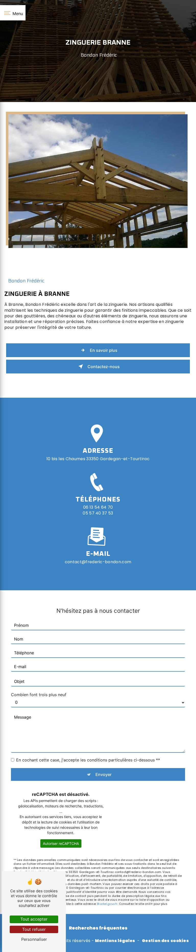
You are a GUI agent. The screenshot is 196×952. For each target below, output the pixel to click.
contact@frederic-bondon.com (98, 562)
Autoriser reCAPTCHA (61, 843)
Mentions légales (115, 941)
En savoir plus (103, 350)
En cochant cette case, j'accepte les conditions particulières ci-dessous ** (88, 759)
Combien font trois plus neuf (38, 694)
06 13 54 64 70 (98, 507)
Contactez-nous (104, 366)
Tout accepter (33, 919)
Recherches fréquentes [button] (98, 928)
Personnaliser (34, 939)
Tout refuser (34, 929)
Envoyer (103, 774)
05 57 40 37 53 (98, 513)
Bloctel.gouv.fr (107, 904)
